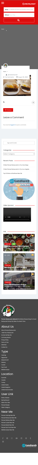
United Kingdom (5, 387)
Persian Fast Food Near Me (8, 427)
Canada (3, 380)
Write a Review (5, 398)
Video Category (5, 407)
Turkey (3, 382)
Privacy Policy (4, 340)
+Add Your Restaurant (7, 333)
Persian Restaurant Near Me (8, 418)
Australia (3, 378)
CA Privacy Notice (6, 337)
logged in (12, 125)
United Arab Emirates (7, 390)
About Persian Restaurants (8, 330)
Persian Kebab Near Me (7, 425)
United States (5, 385)
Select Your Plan (5, 402)
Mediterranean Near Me (7, 430)
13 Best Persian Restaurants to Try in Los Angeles (16, 169)
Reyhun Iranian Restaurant (16, 246)
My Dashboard (5, 400)
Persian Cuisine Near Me (7, 423)
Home (2, 29)
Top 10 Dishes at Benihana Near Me (12, 173)
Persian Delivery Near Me (8, 420)
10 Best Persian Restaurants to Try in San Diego (15, 165)
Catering (7, 244)
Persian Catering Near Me (8, 415)
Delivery (3, 362)
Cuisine (3, 365)
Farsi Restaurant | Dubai (15, 284)
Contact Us (4, 347)
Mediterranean (5, 370)
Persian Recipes (5, 405)
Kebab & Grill (4, 360)
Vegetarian (4, 357)
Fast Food (4, 367)
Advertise (3, 345)
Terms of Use (4, 342)
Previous (9, 110)
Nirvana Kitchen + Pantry (15, 267)
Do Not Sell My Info (6, 335)
